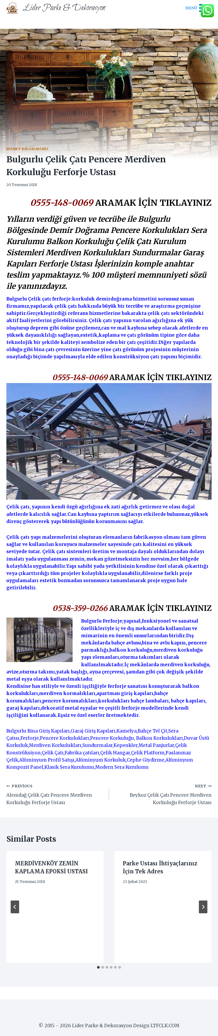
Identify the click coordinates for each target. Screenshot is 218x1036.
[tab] (98, 967)
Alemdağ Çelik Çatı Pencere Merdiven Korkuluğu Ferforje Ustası (49, 794)
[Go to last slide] (15, 907)
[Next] (203, 907)
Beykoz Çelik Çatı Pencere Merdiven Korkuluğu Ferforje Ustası (171, 794)
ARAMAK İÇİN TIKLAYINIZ (153, 203)
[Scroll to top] (204, 1027)
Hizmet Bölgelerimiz (27, 149)
